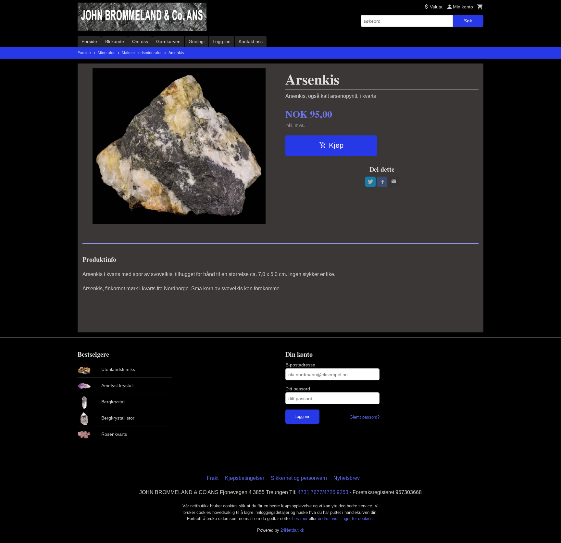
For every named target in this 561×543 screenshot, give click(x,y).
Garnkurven (168, 41)
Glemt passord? (365, 417)
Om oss (140, 41)
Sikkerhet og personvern (299, 478)
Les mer (300, 518)
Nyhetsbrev (346, 478)
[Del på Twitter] (370, 182)
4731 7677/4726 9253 (323, 492)
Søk (468, 20)
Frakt (212, 478)
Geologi (197, 41)
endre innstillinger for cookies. (346, 518)
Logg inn (222, 41)
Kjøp (336, 145)
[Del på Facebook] (382, 182)
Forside (89, 41)
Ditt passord (297, 388)
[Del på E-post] (394, 182)
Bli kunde (114, 41)
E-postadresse (300, 364)
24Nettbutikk (292, 530)
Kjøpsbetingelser (244, 478)
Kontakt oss (251, 41)
